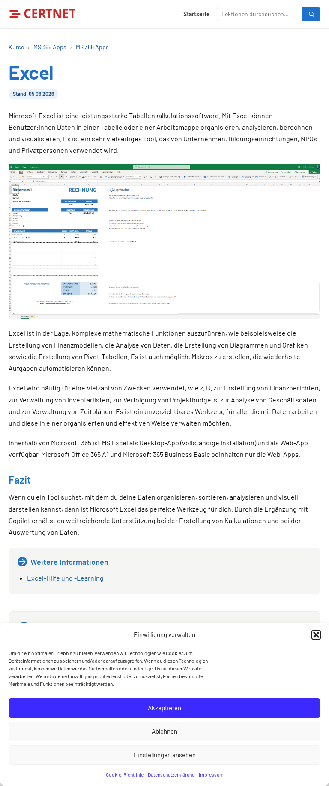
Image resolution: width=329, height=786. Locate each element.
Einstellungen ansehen (165, 755)
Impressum (211, 774)
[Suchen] (311, 14)
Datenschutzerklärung (171, 774)
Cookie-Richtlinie (125, 774)
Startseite (196, 14)
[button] (316, 635)
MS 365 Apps (49, 47)
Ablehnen (164, 731)
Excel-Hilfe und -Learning (65, 578)
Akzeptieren (164, 708)
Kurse (16, 47)
